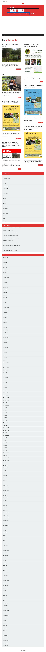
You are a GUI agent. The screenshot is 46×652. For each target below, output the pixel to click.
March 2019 (5, 480)
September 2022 (6, 375)
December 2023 (6, 337)
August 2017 (5, 527)
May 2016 (5, 565)
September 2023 (6, 345)
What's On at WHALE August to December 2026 (11, 245)
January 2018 (5, 515)
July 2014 (5, 620)
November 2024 (6, 310)
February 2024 (5, 332)
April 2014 (5, 628)
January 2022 (5, 395)
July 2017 (5, 530)
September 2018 (6, 495)
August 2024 (5, 317)
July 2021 (5, 410)
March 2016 (5, 570)
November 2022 (6, 370)
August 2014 (5, 618)
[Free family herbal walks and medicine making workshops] (33, 157)
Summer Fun (5, 208)
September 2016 (6, 555)
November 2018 (6, 490)
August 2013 (5, 645)
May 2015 (5, 595)
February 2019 (5, 482)
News (41, 81)
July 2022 (5, 380)
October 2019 (5, 462)
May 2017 (5, 535)
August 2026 (5, 257)
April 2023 (5, 357)
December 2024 (6, 307)
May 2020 (5, 445)
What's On (18, 69)
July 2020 (5, 440)
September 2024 (6, 315)
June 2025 (5, 292)
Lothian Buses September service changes (10, 235)
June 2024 (5, 322)
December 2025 (6, 277)
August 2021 (5, 407)
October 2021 (5, 402)
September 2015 (6, 585)
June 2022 (5, 382)
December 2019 (6, 457)
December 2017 (6, 517)
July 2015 (5, 590)
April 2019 (5, 477)
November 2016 (6, 550)
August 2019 (5, 467)
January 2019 (5, 485)
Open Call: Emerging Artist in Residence (10, 250)
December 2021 (6, 397)
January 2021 (5, 425)
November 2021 (6, 400)
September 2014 (6, 615)
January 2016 (5, 575)
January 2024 (5, 335)
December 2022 (6, 367)
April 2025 (5, 297)
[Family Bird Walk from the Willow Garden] (33, 115)
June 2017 (5, 532)
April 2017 (5, 537)
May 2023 (5, 355)
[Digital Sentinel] (23, 15)
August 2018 (5, 497)
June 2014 (5, 623)
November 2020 (6, 430)
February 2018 (5, 512)
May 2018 (5, 505)
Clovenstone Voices (6, 178)
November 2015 (6, 580)
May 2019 (5, 475)
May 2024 (5, 325)
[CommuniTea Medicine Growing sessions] (33, 74)
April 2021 (5, 417)
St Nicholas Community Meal (8, 240)
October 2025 (5, 282)
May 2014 (5, 625)
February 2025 (5, 302)
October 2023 (5, 342)
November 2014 (6, 610)
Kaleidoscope (5, 188)
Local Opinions (5, 193)
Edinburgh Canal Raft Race (8, 230)
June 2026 (5, 262)
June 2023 (5, 352)
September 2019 (6, 465)
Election (4, 183)
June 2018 (5, 502)
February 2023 (5, 362)
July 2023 (5, 350)
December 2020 (6, 427)
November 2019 (6, 460)
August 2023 (5, 347)
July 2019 (5, 470)
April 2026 (5, 267)
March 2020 (5, 450)
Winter (4, 218)
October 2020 (5, 432)
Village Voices (5, 213)
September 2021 (6, 405)
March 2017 (5, 540)
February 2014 (5, 633)
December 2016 (6, 547)
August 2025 (5, 287)
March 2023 (5, 360)
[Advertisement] (23, 24)
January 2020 (5, 455)
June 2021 (5, 412)
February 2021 (5, 422)
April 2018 (5, 507)
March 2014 (5, 630)
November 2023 (6, 340)
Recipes (4, 198)
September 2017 (6, 525)
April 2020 (5, 447)
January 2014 (5, 635)
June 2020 (5, 442)
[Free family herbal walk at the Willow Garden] (11, 131)
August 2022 (5, 377)
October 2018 (5, 492)
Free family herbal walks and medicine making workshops (33, 128)
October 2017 (5, 522)
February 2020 (5, 452)
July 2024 (5, 320)
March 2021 (5, 420)
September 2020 (6, 435)
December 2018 (6, 487)
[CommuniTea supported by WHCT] (11, 90)
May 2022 (5, 385)
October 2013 (5, 643)
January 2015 (5, 605)
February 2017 (5, 542)
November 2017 (6, 520)
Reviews (4, 203)
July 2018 (5, 500)
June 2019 (5, 472)
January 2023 (5, 365)
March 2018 (5, 510)
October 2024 (5, 312)
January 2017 (5, 545)
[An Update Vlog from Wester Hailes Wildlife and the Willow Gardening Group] (11, 161)
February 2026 (5, 272)
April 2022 (5, 387)
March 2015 (5, 600)
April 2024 (5, 327)
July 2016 (5, 560)
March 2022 (5, 390)
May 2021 (5, 415)
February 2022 (5, 392)
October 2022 (5, 372)
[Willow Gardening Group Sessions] (11, 61)
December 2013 (6, 638)
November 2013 (6, 640)
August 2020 (5, 437)
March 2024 (5, 330)
